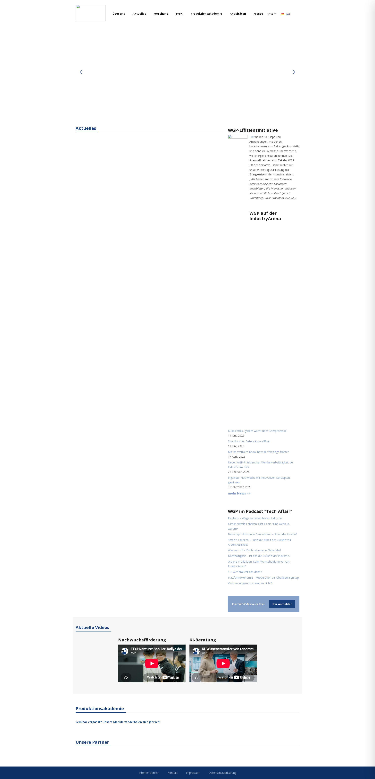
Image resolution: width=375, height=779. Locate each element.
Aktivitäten (238, 13)
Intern (272, 13)
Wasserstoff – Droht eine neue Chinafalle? (254, 550)
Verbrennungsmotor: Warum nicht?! (250, 583)
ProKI (180, 13)
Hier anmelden (282, 604)
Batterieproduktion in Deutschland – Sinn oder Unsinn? (262, 534)
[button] (80, 72)
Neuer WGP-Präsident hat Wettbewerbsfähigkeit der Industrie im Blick (261, 465)
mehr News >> (239, 493)
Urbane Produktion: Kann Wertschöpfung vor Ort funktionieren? (258, 564)
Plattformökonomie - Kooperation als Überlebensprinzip (263, 577)
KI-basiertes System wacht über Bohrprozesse (257, 431)
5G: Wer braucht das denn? (245, 572)
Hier (251, 137)
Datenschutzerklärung (222, 773)
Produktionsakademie (207, 13)
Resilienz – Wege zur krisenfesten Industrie (255, 518)
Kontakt (173, 773)
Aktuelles (140, 13)
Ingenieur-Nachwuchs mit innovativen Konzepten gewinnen (259, 480)
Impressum (193, 773)
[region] (187, 72)
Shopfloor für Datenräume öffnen (249, 441)
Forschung (161, 13)
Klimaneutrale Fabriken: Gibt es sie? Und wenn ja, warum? (259, 526)
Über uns (119, 13)
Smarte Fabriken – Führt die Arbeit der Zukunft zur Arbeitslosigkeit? (259, 542)
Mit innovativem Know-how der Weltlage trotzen (258, 452)
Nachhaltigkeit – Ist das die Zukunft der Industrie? (259, 556)
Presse (258, 13)
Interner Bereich (149, 773)
